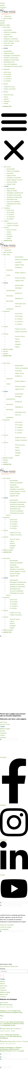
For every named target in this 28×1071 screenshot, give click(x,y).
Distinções (13, 1030)
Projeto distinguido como (11, 1036)
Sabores (6, 99)
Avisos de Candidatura (10, 64)
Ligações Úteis (8, 45)
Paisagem (7, 101)
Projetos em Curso (9, 87)
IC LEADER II (8, 79)
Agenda (5, 353)
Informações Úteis (9, 62)
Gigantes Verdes (9, 1007)
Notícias (5, 351)
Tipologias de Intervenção (11, 60)
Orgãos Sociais (8, 36)
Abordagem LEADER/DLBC (12, 55)
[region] (14, 1)
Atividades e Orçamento (11, 39)
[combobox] (14, 971)
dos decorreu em (12, 1049)
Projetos (5, 84)
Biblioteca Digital (8, 349)
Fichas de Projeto (9, 43)
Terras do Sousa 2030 (11, 1043)
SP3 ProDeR (7, 74)
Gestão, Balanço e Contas (11, 41)
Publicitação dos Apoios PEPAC (13, 66)
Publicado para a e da (12, 1023)
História (6, 103)
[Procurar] (2, 976)
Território (5, 92)
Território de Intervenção (11, 57)
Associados (7, 34)
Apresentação (8, 30)
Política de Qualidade (10, 32)
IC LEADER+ (7, 76)
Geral (1, 1018)
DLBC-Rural (7, 72)
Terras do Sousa (8, 95)
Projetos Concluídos (10, 89)
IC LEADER (7, 81)
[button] (14, 136)
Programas (6, 69)
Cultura (6, 97)
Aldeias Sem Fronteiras (5, 1030)
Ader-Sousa (6, 27)
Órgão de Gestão (9, 53)
